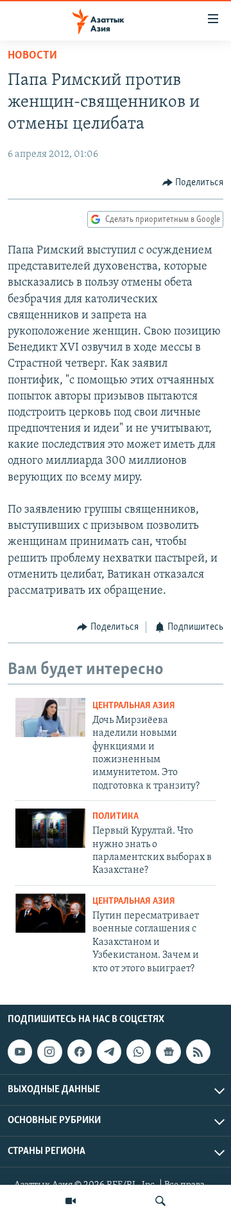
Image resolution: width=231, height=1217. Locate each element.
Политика (115, 816)
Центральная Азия (133, 706)
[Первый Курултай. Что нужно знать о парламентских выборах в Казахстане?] (50, 828)
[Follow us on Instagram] (49, 1051)
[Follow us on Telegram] (109, 1051)
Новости (32, 56)
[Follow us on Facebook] (79, 1051)
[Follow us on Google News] (168, 1051)
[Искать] (160, 1201)
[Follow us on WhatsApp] (138, 1051)
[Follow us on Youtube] (20, 1051)
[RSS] (198, 1051)
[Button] (193, 182)
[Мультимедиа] (70, 1201)
